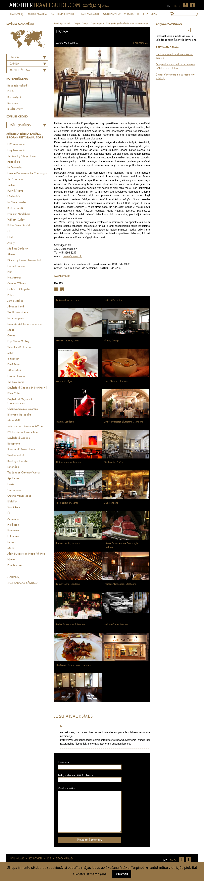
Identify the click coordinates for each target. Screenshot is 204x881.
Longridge (13, 466)
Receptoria (13, 443)
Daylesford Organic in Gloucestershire (20, 401)
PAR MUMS (17, 858)
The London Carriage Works (23, 472)
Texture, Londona (65, 422)
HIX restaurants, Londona (69, 462)
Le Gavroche (14, 167)
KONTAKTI (35, 858)
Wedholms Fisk (16, 455)
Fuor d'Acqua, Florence (116, 381)
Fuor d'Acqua (15, 190)
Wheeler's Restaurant (19, 347)
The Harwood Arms (18, 312)
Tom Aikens (13, 507)
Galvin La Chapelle (18, 289)
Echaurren (13, 536)
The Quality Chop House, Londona (73, 665)
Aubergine (13, 519)
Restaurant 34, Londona (68, 543)
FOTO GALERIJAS (147, 14)
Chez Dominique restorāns (22, 409)
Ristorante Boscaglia (19, 414)
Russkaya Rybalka (17, 461)
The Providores (15, 382)
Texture (11, 185)
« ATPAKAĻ (13, 577)
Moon (11, 329)
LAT (169, 6)
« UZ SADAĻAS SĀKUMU (22, 583)
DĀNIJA (14, 63)
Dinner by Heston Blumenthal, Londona (123, 422)
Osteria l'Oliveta (16, 283)
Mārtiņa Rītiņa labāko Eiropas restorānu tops (19, 126)
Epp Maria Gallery (18, 341)
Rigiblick (12, 501)
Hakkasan (13, 524)
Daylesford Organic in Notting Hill (27, 387)
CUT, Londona (111, 503)
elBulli (10, 353)
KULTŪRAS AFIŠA (37, 14)
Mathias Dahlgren (17, 248)
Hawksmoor (14, 277)
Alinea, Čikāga (111, 340)
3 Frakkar (13, 358)
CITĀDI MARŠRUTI (89, 14)
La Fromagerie (15, 318)
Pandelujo (13, 530)
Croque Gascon (16, 376)
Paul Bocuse (14, 565)
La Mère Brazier (16, 202)
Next (10, 237)
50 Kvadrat (14, 370)
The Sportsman (15, 179)
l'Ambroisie (13, 196)
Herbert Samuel (16, 266)
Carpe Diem (14, 490)
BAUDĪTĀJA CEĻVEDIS (63, 14)
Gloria (11, 335)
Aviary (11, 243)
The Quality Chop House (21, 156)
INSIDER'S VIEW (111, 14)
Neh (9, 271)
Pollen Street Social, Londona (71, 624)
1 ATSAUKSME (140, 43)
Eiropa (14, 57)
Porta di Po (13, 161)
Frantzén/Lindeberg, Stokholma (120, 584)
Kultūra (11, 91)
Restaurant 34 (15, 208)
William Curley (16, 219)
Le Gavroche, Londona (68, 584)
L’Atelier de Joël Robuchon (22, 432)
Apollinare (13, 478)
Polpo (10, 295)
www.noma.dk (62, 275)
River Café (13, 393)
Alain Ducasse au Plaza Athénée (26, 553)
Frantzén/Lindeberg (18, 214)
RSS (48, 858)
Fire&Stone (13, 364)
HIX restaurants (16, 144)
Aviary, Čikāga (64, 381)
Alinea (11, 254)
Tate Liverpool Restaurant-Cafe (25, 426)
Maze (10, 548)
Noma (11, 559)
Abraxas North (16, 306)
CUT (10, 231)
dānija (85, 23)
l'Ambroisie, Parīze (113, 462)
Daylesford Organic (18, 438)
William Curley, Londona (116, 624)
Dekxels (11, 542)
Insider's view (15, 108)
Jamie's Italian (15, 300)
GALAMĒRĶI (17, 14)
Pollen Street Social (18, 225)
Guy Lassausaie (16, 150)
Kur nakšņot (14, 97)
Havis (10, 484)
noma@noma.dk (72, 256)
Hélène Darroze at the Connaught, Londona (121, 545)
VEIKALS (128, 14)
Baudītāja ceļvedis (17, 85)
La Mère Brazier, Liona (67, 300)
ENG (177, 6)
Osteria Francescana (19, 495)
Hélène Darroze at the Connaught (27, 173)
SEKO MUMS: (64, 858)
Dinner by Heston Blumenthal (24, 260)
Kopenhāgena (20, 70)
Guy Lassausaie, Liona (67, 340)
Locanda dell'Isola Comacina (24, 324)
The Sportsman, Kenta (67, 503)
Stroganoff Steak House (21, 449)
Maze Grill (13, 420)
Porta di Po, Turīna (113, 300)
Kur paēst (12, 103)
